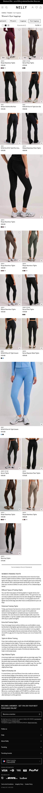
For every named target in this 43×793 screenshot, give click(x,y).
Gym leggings (17, 12)
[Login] (32, 7)
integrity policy (16, 721)
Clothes (4, 12)
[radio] (3, 25)
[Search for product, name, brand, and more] (6, 7)
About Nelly (5, 741)
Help (2, 735)
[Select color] (1, 68)
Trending (4, 747)
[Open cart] (40, 7)
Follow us (4, 729)
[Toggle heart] (19, 30)
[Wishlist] (36, 7)
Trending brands (6, 753)
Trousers (9, 12)
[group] (6, 25)
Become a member (9, 714)
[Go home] (21, 7)
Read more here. (32, 722)
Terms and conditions (7, 784)
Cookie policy (28, 784)
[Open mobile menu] (2, 7)
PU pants (13, 21)
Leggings (23, 21)
